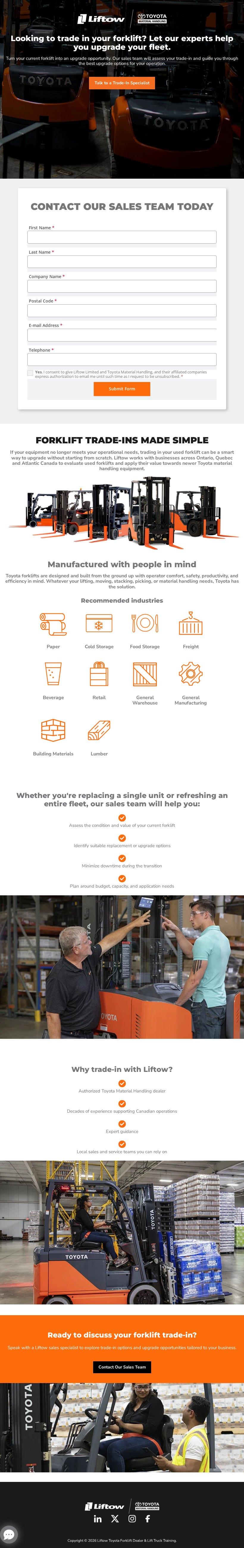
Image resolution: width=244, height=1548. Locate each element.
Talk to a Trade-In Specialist (122, 83)
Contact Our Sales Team (122, 1367)
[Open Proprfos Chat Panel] (9, 1535)
